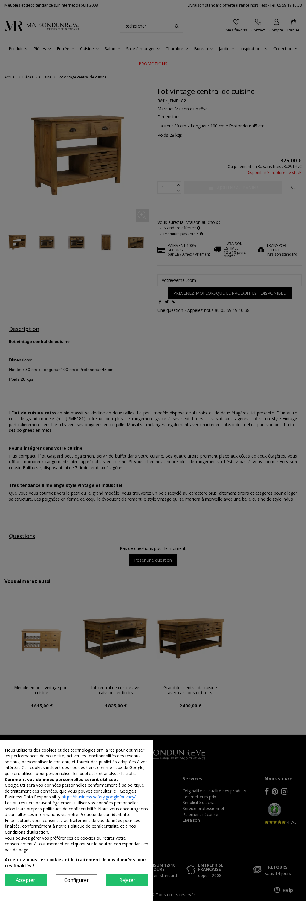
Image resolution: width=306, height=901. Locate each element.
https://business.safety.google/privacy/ (99, 797)
